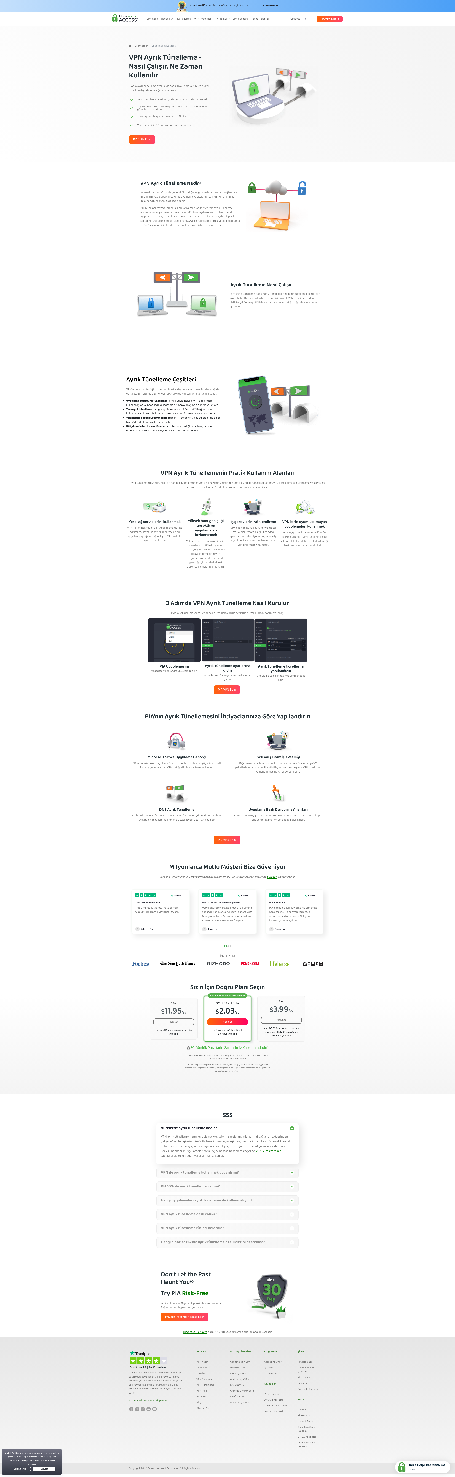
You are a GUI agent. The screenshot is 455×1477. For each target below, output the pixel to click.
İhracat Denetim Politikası (307, 1444)
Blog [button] (255, 19)
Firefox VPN (237, 1396)
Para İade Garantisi (308, 1389)
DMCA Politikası (307, 1437)
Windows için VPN (240, 1362)
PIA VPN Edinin (330, 19)
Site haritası (305, 1377)
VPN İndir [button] (222, 19)
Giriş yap (295, 19)
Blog (199, 1402)
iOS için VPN (237, 1385)
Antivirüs (201, 1396)
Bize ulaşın (304, 1415)
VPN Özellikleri (141, 46)
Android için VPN (239, 1379)
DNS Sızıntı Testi (273, 1400)
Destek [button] (265, 19)
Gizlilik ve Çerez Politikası (307, 1429)
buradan (272, 877)
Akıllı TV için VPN (240, 1402)
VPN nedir (202, 1362)
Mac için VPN (237, 1368)
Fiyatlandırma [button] (183, 19)
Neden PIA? (202, 1368)
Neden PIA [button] (167, 19)
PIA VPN (201, 1352)
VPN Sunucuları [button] (241, 19)
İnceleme (303, 1383)
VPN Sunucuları (205, 1385)
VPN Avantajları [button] (203, 19)
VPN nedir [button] (152, 19)
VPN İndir (201, 1391)
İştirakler (269, 1368)
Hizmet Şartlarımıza (195, 1332)
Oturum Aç (202, 1408)
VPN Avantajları (205, 1379)
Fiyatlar (200, 1373)
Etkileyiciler (271, 1373)
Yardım (302, 1399)
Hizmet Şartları (306, 1421)
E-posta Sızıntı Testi (275, 1406)
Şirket (301, 1352)
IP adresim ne (271, 1394)
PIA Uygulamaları (240, 1352)
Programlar (271, 1352)
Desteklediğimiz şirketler (307, 1370)
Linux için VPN (238, 1373)
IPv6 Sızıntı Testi (273, 1411)
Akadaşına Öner (273, 1362)
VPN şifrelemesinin (268, 1151)
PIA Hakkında (305, 1362)
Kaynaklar (270, 1384)
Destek (302, 1410)
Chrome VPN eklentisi (242, 1391)
